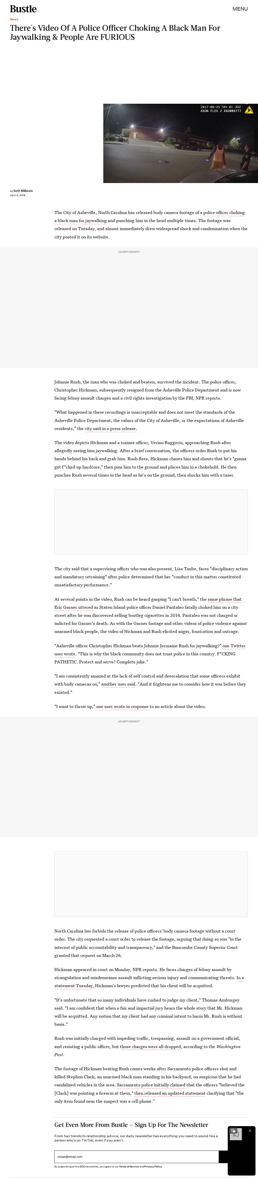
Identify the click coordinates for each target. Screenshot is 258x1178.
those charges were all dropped (150, 1046)
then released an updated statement (170, 1093)
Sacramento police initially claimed (151, 1085)
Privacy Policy (153, 1166)
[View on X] (151, 522)
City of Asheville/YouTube (255, 143)
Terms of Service (129, 1166)
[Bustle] (23, 9)
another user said (118, 684)
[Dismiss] (250, 1131)
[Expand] (233, 1131)
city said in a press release (110, 428)
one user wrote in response (122, 706)
